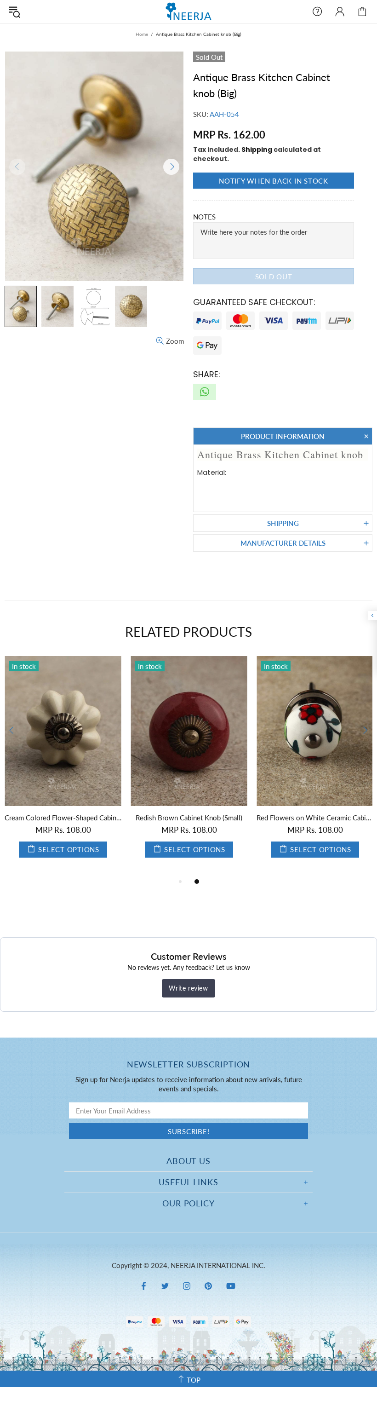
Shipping (256, 149)
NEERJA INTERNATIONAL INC (188, 11)
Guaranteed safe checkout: (254, 302)
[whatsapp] (204, 392)
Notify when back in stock (273, 181)
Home (142, 34)
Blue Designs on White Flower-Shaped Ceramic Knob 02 (67, 817)
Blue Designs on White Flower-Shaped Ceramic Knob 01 (193, 817)
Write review (188, 988)
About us (188, 1161)
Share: (206, 374)
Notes (204, 217)
